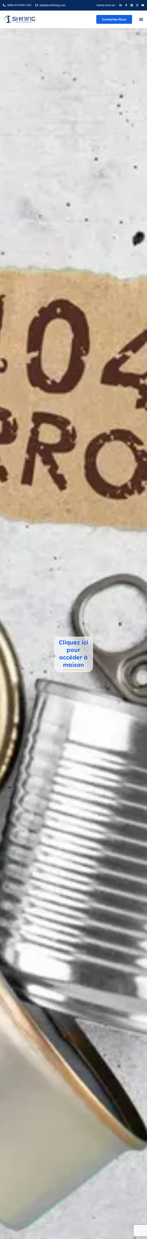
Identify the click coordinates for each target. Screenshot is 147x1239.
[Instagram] (137, 5)
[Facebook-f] (126, 5)
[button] (141, 19)
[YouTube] (142, 5)
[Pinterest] (131, 5)
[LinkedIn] (120, 5)
